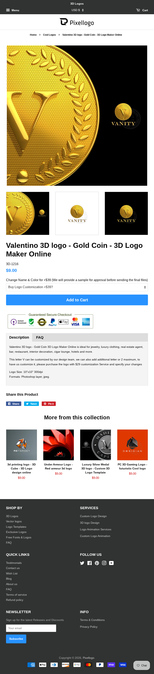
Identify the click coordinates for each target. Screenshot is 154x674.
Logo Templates (16, 526)
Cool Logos (49, 34)
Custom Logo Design (93, 516)
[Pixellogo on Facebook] (89, 563)
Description (19, 337)
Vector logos (14, 521)
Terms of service (16, 594)
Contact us (13, 568)
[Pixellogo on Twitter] (82, 563)
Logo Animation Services (95, 529)
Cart (145, 10)
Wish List (11, 573)
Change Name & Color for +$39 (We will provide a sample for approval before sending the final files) (77, 280)
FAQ (40, 337)
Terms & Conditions (92, 620)
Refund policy (14, 599)
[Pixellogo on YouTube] (111, 563)
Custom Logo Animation (95, 536)
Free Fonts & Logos (18, 537)
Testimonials (14, 562)
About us (11, 584)
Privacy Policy (89, 626)
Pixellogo (88, 657)
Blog (9, 578)
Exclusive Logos (16, 532)
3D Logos (12, 516)
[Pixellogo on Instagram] (104, 563)
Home (33, 34)
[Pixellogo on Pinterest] (97, 563)
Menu (15, 10)
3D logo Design (89, 522)
